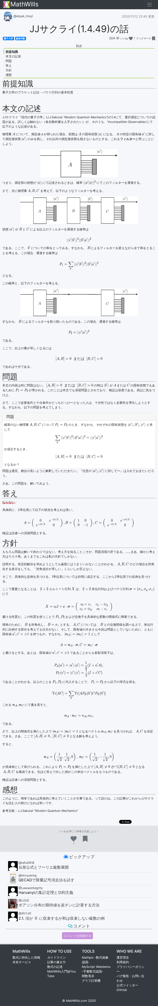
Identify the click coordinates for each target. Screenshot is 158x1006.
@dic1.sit (24, 913)
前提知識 (12, 52)
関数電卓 (88, 976)
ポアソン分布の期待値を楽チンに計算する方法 (58, 905)
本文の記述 (13, 56)
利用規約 (123, 962)
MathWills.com (76, 1001)
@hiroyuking (27, 875)
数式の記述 (55, 967)
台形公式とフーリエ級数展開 (43, 867)
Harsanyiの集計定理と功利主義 (45, 892)
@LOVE (23, 900)
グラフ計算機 (91, 980)
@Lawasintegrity (30, 888)
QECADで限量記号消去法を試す (46, 880)
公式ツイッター (127, 985)
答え (9, 65)
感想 (9, 75)
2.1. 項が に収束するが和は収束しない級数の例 (61, 918)
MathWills (24, 4)
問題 (9, 61)
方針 (9, 70)
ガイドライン (56, 957)
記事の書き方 (56, 962)
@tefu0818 (26, 863)
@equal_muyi (23, 16)
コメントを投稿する (77, 936)
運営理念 (123, 957)
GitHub (122, 990)
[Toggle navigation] (149, 4)
